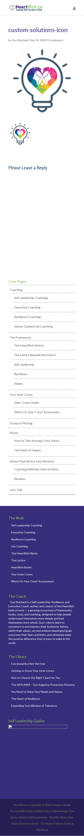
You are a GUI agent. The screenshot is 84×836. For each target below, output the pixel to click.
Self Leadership (24, 364)
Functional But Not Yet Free (28, 663)
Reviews (19, 478)
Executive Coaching (27, 307)
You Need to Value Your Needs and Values (37, 691)
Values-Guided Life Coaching (33, 326)
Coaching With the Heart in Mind (36, 469)
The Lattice (18, 560)
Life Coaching (19, 546)
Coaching (16, 290)
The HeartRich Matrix (29, 345)
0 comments (55, 40)
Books (14, 432)
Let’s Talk (16, 490)
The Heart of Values (27, 450)
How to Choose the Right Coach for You (35, 677)
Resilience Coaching (27, 317)
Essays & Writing (21, 423)
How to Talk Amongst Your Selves (36, 440)
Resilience (21, 374)
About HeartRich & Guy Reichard (32, 461)
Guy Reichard (20, 40)
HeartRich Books (21, 567)
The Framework (20, 337)
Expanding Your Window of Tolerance (34, 705)
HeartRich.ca (20, 804)
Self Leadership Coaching (31, 298)
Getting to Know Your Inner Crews (32, 670)
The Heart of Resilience (25, 698)
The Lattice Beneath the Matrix (35, 355)
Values (18, 383)
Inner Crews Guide (26, 402)
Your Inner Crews (21, 394)
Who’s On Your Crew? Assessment (37, 412)
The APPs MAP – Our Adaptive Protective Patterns (43, 684)
